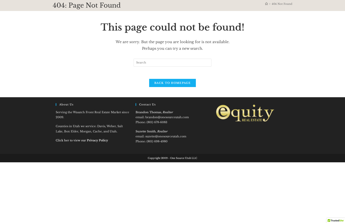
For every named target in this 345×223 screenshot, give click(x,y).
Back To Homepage (172, 83)
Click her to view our (82, 140)
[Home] (266, 4)
